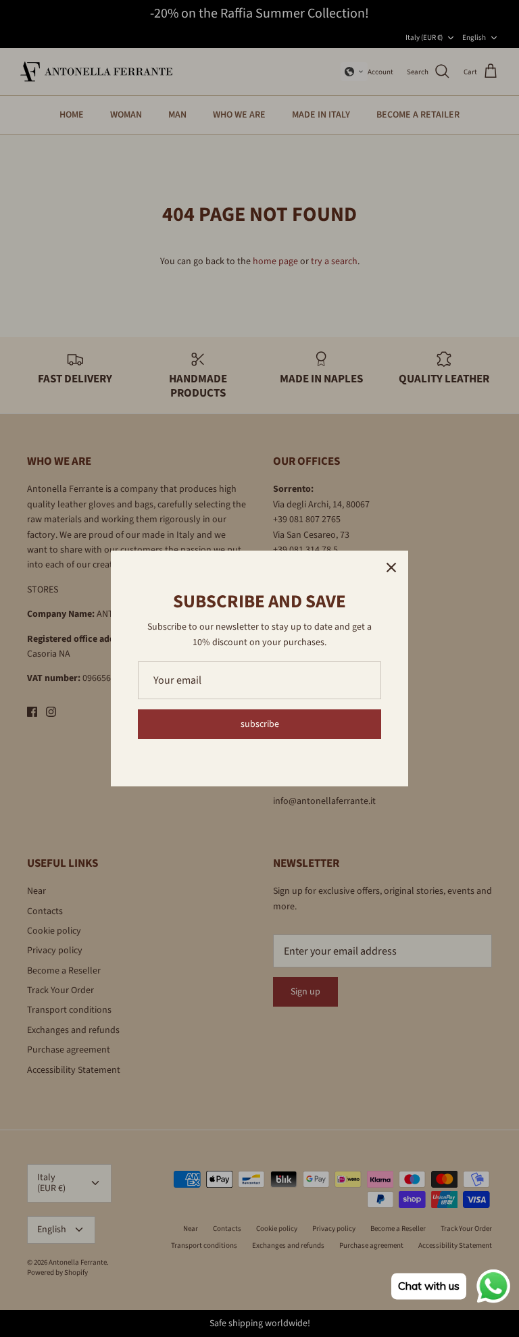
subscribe (260, 724)
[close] (391, 567)
